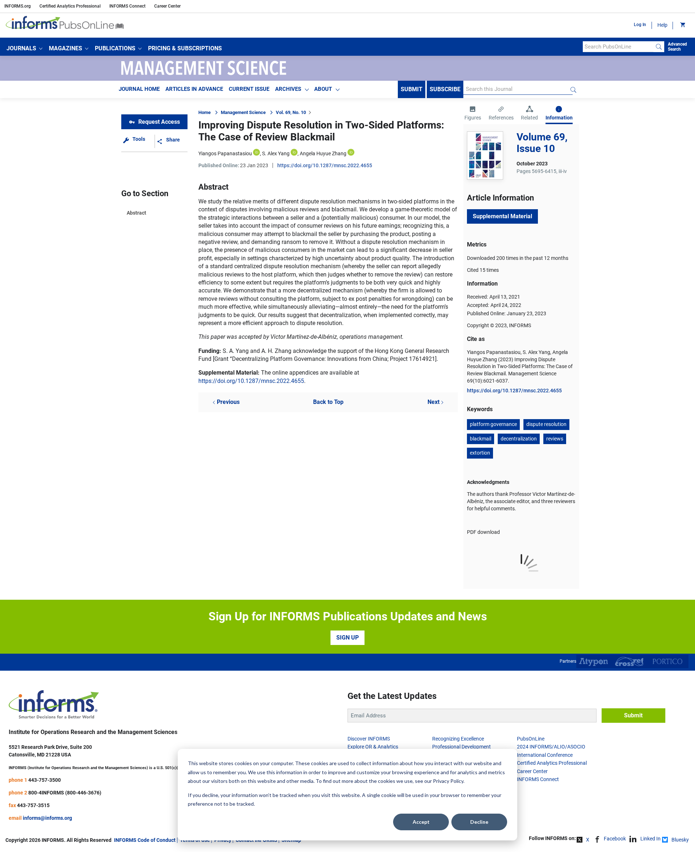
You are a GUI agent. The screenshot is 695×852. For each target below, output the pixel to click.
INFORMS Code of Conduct (145, 840)
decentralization (519, 439)
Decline (479, 822)
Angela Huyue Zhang (323, 153)
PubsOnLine (530, 739)
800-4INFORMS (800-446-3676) (64, 793)
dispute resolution (546, 424)
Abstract (136, 213)
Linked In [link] (650, 839)
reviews (554, 439)
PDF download (483, 532)
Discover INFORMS (369, 739)
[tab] (472, 114)
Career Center (167, 6)
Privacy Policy (448, 781)
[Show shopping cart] (682, 25)
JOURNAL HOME (139, 89)
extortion (480, 453)
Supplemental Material (502, 216)
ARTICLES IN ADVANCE (194, 89)
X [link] (587, 840)
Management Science (243, 112)
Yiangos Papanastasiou (225, 153)
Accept (421, 822)
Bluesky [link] (680, 840)
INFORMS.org (17, 6)
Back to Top (328, 401)
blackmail (480, 439)
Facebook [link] (615, 839)
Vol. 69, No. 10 (291, 112)
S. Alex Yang (276, 153)
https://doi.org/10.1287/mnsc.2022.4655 (324, 165)
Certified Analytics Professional (70, 6)
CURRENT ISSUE (249, 89)
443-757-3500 (44, 780)
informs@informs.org (47, 818)
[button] (24, 48)
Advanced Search (677, 47)
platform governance (493, 424)
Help (662, 25)
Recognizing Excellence (458, 739)
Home (204, 112)
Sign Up (347, 637)
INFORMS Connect (127, 6)
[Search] (658, 46)
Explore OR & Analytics (373, 747)
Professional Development (461, 747)
